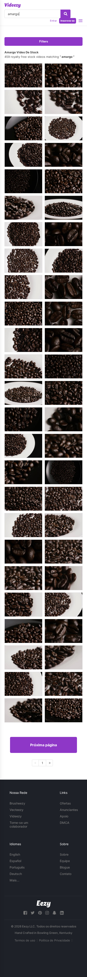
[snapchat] (54, 913)
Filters (43, 41)
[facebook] (25, 913)
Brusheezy (17, 803)
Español (15, 861)
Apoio (64, 816)
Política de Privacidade (54, 940)
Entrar (53, 20)
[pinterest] (40, 913)
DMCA (64, 823)
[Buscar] (65, 14)
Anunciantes (69, 810)
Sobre (64, 854)
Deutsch (16, 874)
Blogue (65, 867)
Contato (65, 874)
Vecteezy (16, 810)
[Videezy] (12, 5)
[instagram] (47, 913)
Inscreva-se (67, 20)
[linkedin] (62, 913)
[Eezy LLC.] (44, 904)
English (15, 854)
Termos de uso (24, 940)
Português (17, 867)
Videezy (16, 816)
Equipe (65, 861)
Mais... (14, 880)
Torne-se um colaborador (19, 824)
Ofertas (65, 803)
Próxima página (43, 745)
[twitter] (33, 913)
